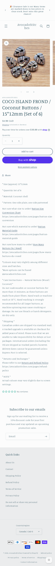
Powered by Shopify (30, 553)
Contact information (29, 562)
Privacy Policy (12, 495)
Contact (9, 469)
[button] (6, 26)
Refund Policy (12, 482)
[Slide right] (34, 92)
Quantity (6, 135)
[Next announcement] (50, 10)
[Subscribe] (46, 436)
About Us (10, 462)
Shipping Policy (13, 475)
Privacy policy (13, 558)
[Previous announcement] (5, 10)
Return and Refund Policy (35, 362)
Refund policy (46, 553)
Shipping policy (43, 558)
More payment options (27, 167)
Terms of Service (13, 489)
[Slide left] (21, 92)
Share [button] (8, 175)
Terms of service (28, 558)
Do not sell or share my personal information (21, 504)
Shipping (5, 124)
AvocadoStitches (15, 553)
